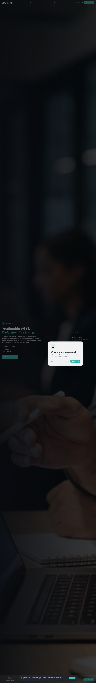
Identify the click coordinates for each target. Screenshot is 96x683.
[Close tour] (81, 344)
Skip (68, 361)
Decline (65, 678)
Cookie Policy (38, 678)
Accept (72, 678)
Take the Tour (74, 361)
